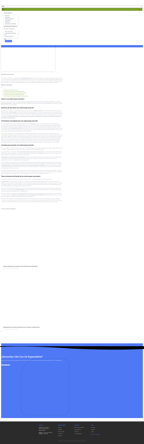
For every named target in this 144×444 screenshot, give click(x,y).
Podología (7, 22)
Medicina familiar (9, 18)
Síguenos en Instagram (95, 434)
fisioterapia (5, 133)
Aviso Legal (93, 427)
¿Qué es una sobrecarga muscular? (11, 89)
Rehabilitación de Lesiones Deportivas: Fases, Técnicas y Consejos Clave (21, 327)
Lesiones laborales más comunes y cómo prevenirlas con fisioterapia (20, 266)
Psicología (7, 17)
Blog (5, 39)
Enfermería (77, 431)
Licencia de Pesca (78, 429)
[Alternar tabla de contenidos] (2, 87)
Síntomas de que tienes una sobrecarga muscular (14, 91)
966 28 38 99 (42, 430)
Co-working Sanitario (78, 433)
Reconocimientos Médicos (79, 427)
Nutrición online (9, 31)
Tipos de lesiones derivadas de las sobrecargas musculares (16, 95)
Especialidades (8, 12)
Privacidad (93, 429)
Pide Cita (8, 41)
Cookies (92, 431)
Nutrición (7, 15)
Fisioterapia (8, 20)
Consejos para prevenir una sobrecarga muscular (14, 94)
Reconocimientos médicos (10, 26)
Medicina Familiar (61, 431)
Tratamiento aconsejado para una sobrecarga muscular (15, 92)
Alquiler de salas (9, 36)
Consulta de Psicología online (10, 34)
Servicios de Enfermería (10, 23)
